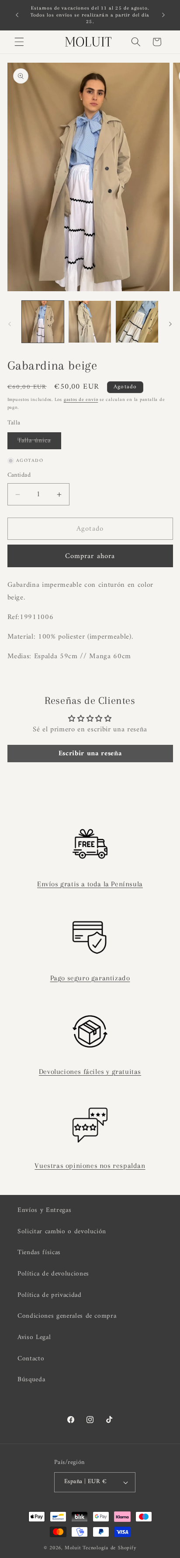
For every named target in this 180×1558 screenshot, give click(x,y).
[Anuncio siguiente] (163, 14)
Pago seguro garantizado (90, 978)
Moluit (73, 1548)
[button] (19, 41)
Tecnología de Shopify (109, 1548)
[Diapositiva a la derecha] (170, 323)
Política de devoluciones (53, 1274)
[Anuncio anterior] (17, 14)
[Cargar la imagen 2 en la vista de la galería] (90, 322)
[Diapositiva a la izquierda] (9, 323)
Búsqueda (31, 1380)
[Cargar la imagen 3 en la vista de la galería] (137, 322)
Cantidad (19, 475)
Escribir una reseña (90, 753)
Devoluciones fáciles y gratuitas (90, 1071)
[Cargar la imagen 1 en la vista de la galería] (43, 322)
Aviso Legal (34, 1337)
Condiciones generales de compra (66, 1316)
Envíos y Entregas (44, 1210)
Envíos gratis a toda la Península (90, 884)
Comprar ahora (90, 556)
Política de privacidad (49, 1295)
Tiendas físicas (39, 1253)
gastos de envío (81, 400)
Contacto (30, 1359)
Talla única (39, 441)
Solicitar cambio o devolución (61, 1232)
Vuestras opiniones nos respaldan (90, 1165)
